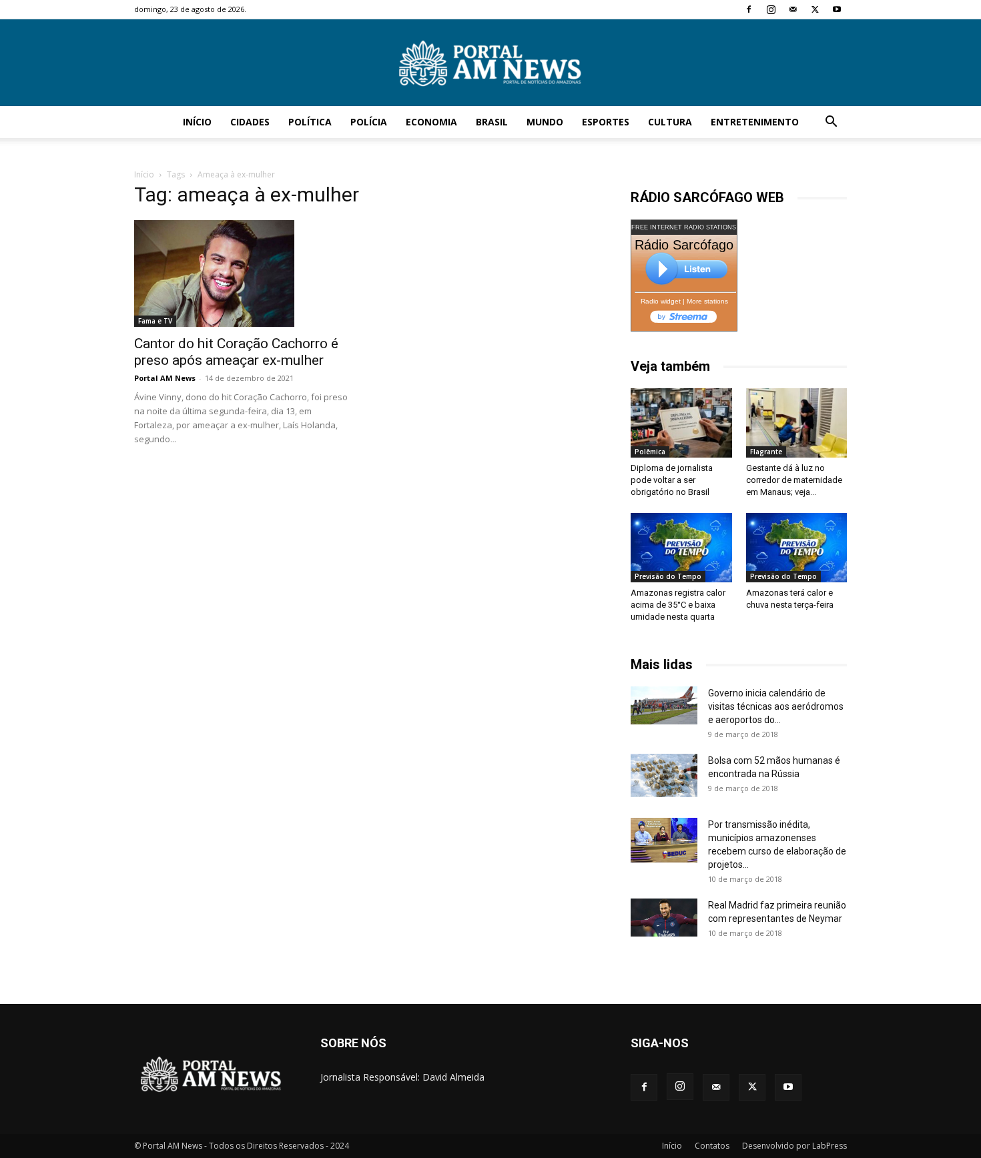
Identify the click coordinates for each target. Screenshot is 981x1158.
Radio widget (661, 301)
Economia (431, 121)
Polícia (368, 121)
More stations (707, 301)
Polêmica (650, 451)
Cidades (250, 121)
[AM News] (490, 63)
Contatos (712, 1145)
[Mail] (793, 9)
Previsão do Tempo (668, 576)
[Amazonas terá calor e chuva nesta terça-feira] (797, 547)
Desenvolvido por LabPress (794, 1145)
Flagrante (766, 451)
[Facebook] (749, 9)
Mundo (545, 121)
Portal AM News (165, 378)
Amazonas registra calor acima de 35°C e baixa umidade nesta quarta (678, 605)
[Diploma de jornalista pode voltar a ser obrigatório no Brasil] (681, 423)
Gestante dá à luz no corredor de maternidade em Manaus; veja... (794, 480)
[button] (831, 123)
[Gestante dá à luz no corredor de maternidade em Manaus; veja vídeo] (797, 423)
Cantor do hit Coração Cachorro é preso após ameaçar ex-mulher (236, 352)
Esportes (605, 121)
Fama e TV (155, 321)
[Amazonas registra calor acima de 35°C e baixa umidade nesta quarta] (681, 547)
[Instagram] (771, 9)
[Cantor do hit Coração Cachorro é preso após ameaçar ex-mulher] (242, 273)
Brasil (492, 121)
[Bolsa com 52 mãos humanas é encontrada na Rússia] (664, 775)
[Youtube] (837, 9)
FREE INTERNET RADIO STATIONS (683, 227)
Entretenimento (755, 121)
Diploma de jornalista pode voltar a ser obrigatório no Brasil (672, 480)
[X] (815, 9)
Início (197, 121)
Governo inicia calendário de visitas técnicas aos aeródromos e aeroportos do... (776, 706)
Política (310, 121)
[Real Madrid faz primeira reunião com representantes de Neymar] (664, 917)
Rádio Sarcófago (684, 244)
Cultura (670, 121)
